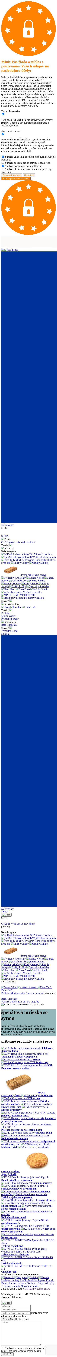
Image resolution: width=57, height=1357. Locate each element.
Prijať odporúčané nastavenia (16, 178)
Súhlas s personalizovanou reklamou (23, 166)
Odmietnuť (29, 175)
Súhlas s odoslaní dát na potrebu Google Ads (27, 162)
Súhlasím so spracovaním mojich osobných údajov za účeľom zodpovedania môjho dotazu (28, 1349)
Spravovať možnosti (12, 175)
